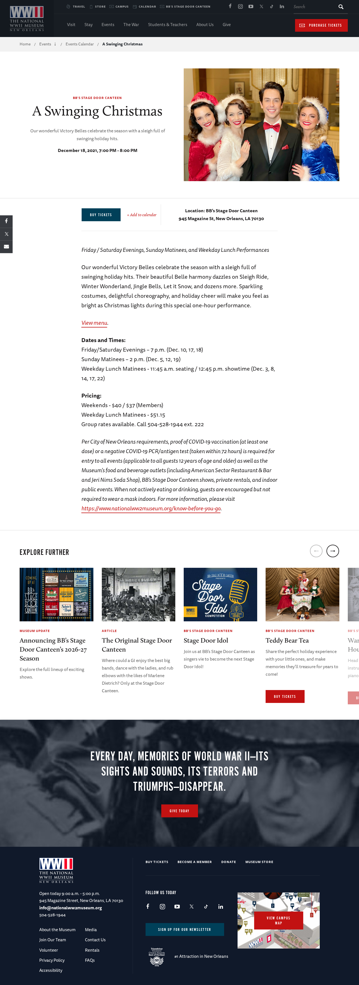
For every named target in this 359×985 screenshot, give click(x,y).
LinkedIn (282, 7)
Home (25, 44)
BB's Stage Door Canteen (188, 6)
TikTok (271, 7)
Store (100, 6)
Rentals (92, 950)
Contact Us (95, 939)
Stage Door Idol (206, 640)
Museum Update (35, 630)
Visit (71, 24)
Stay (88, 24)
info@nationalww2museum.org (70, 908)
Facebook (230, 7)
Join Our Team (52, 939)
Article (109, 630)
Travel (79, 6)
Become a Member (195, 861)
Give (227, 24)
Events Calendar (80, 44)
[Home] (27, 18)
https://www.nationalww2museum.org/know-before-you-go (150, 508)
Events (108, 24)
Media (91, 929)
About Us (205, 24)
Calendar (147, 6)
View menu (94, 322)
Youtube (251, 7)
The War (131, 24)
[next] (332, 551)
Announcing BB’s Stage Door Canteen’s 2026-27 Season (53, 649)
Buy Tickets (285, 696)
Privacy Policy (52, 960)
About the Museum (57, 929)
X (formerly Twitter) (261, 7)
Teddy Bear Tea (287, 640)
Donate (228, 861)
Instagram (240, 7)
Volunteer (48, 950)
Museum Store (259, 861)
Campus (122, 6)
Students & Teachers (167, 24)
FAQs (90, 960)
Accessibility (50, 970)
